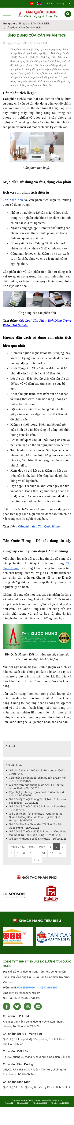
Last (37, 860)
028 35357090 (26, 987)
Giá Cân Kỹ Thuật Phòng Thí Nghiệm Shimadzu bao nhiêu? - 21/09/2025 (37, 801)
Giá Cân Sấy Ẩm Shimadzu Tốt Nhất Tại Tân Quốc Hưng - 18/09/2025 (35, 826)
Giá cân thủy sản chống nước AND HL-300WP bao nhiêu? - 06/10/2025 (37, 786)
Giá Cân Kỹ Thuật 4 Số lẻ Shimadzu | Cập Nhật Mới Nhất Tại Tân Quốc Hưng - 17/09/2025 (37, 833)
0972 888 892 (48, 987)
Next (60, 853)
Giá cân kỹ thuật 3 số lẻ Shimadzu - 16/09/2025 (37, 838)
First (32, 846)
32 (51, 853)
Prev (42, 846)
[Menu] (7, 14)
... (36, 853)
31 (43, 853)
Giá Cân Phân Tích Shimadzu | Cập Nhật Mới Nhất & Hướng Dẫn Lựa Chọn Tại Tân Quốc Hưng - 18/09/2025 (36, 817)
